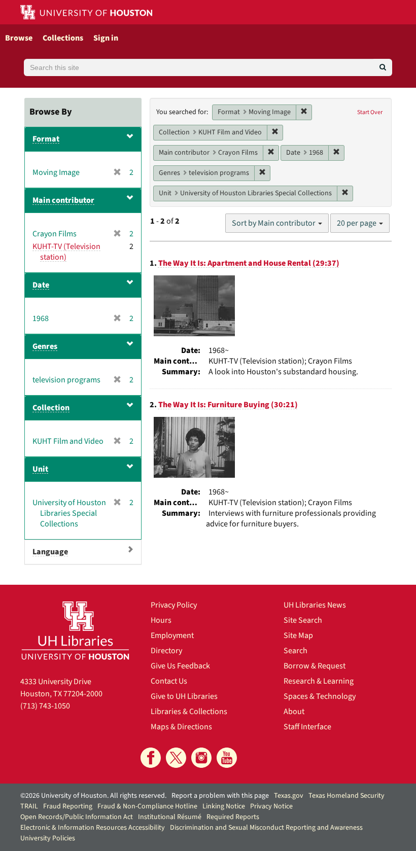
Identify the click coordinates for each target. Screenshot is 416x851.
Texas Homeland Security (346, 796)
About (294, 711)
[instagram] (201, 758)
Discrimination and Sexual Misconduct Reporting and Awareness (266, 828)
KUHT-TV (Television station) (66, 252)
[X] (176, 758)
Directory (166, 650)
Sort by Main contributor (274, 223)
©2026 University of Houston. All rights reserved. (93, 796)
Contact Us (169, 681)
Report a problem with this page (220, 796)
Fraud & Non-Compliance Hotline (147, 806)
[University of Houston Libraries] (75, 630)
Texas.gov (288, 796)
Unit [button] (40, 469)
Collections (63, 38)
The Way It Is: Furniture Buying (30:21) (228, 404)
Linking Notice (223, 806)
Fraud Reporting (67, 806)
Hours (161, 620)
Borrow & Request (314, 665)
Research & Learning (319, 681)
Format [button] (45, 139)
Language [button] (50, 551)
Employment (172, 635)
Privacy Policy (174, 605)
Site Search (303, 620)
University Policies (47, 838)
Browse (18, 38)
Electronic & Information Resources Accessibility (92, 828)
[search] (382, 67)
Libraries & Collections (189, 711)
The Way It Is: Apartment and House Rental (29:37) (248, 263)
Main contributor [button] (63, 200)
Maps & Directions (181, 726)
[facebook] (151, 758)
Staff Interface (307, 726)
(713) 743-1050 (45, 706)
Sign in (105, 38)
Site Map (298, 635)
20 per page (357, 223)
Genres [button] (44, 346)
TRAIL (29, 806)
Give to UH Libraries (184, 696)
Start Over (370, 112)
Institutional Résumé (169, 817)
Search (295, 650)
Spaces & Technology (320, 696)
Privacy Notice (271, 806)
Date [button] (40, 285)
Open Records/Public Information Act (76, 817)
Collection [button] (51, 407)
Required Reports (232, 817)
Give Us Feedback (180, 665)
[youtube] (227, 758)
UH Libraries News (315, 605)
